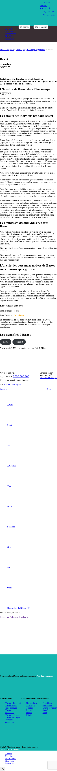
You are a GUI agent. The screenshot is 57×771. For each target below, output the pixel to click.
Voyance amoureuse (9, 721)
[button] (3, 499)
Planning (9, 31)
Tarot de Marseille (30, 709)
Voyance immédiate (9, 711)
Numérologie (31, 703)
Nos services (10, 34)
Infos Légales (13, 749)
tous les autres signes (12, 384)
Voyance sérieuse (12, 715)
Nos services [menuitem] (10, 758)
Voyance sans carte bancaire (11, 706)
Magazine (9, 38)
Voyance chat (48, 11)
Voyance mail (48, 15)
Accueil (8, 29)
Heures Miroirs (29, 713)
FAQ (45, 712)
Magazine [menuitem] (9, 763)
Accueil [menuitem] (8, 754)
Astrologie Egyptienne (36, 49)
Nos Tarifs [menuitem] (9, 761)
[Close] (2, 769)
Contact (3, 749)
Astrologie (20, 49)
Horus (5, 342)
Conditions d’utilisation (47, 704)
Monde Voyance (7, 49)
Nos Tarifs (9, 36)
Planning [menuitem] (9, 756)
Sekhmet (19, 342)
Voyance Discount (13, 703)
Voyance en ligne (12, 717)
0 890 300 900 (21, 376)
